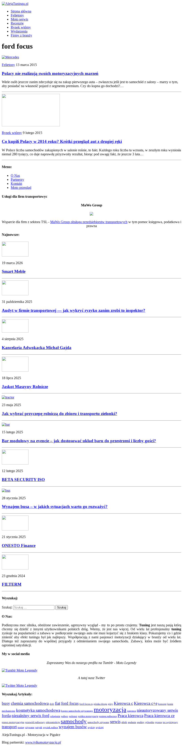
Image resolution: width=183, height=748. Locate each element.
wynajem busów (73, 726)
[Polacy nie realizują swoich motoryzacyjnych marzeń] (10, 57)
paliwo (64, 716)
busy (6, 703)
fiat (57, 703)
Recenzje (17, 23)
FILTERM (11, 584)
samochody (74, 721)
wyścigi (100, 727)
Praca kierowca (130, 715)
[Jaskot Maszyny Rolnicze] (15, 370)
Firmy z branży (21, 35)
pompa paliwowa (108, 716)
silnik (124, 722)
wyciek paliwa (50, 727)
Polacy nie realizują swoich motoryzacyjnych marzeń (50, 73)
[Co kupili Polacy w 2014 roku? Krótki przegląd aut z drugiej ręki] (31, 125)
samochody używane (98, 722)
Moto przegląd (21, 187)
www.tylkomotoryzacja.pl (43, 742)
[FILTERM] (15, 568)
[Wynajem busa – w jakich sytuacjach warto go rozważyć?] (6, 490)
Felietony (17, 15)
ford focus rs (86, 704)
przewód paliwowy (35, 722)
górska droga (100, 704)
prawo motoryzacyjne (13, 722)
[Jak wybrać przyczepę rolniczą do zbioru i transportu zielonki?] (8, 397)
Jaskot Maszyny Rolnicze (25, 386)
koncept (162, 704)
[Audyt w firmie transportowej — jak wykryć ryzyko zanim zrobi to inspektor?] (15, 294)
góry (110, 704)
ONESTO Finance (18, 545)
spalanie (132, 722)
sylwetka (149, 722)
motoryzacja (110, 709)
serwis (115, 721)
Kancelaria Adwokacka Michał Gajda (36, 347)
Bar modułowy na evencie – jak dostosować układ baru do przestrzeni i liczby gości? (79, 440)
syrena (158, 722)
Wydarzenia (19, 31)
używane (29, 727)
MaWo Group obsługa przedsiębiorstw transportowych (88, 222)
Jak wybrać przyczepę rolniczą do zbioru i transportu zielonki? (59, 413)
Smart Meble (13, 271)
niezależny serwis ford (30, 715)
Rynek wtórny (21, 27)
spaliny (140, 722)
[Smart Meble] (15, 255)
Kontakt (16, 183)
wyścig (91, 727)
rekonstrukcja (53, 722)
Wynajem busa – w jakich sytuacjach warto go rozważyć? (55, 506)
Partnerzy (17, 179)
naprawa (131, 711)
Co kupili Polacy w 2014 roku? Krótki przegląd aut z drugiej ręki (62, 141)
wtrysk (38, 727)
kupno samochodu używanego (77, 711)
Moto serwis (19, 19)
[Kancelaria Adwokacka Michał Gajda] (15, 331)
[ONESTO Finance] (15, 529)
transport (9, 726)
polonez (73, 716)
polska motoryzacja (88, 716)
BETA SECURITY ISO (23, 479)
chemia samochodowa (30, 703)
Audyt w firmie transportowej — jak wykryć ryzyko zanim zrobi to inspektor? (73, 310)
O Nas (15, 175)
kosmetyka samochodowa (38, 710)
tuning (21, 727)
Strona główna (21, 11)
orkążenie (55, 716)
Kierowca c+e (145, 703)
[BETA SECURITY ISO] (15, 463)
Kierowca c (123, 703)
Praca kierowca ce (159, 715)
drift (52, 704)
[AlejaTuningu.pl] (91, 4)
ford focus (70, 703)
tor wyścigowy (170, 722)
